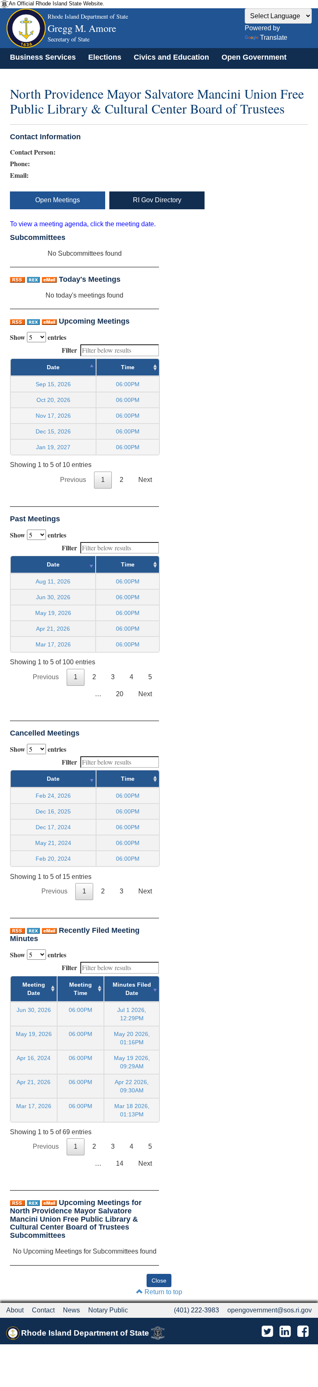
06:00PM (80, 1010)
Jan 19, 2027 (53, 447)
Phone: (20, 163)
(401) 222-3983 (196, 1310)
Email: (19, 175)
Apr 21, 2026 (53, 628)
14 (119, 1163)
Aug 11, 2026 (53, 581)
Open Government (254, 57)
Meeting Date (33, 988)
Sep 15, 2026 (53, 384)
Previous (73, 479)
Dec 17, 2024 (53, 827)
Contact (43, 1310)
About (15, 1310)
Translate (273, 37)
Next (145, 479)
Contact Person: (32, 152)
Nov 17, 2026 (53, 415)
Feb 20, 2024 (53, 858)
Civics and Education (171, 57)
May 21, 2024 (53, 843)
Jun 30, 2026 (53, 597)
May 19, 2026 (53, 613)
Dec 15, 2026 (53, 431)
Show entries (38, 337)
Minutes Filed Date (132, 988)
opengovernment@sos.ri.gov (269, 1310)
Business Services (43, 57)
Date (53, 367)
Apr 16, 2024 (34, 1058)
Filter (69, 350)
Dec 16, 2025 (53, 811)
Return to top (162, 1291)
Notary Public (108, 1310)
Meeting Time (80, 988)
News (71, 1310)
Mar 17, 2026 (53, 644)
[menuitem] (43, 57)
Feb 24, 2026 (53, 795)
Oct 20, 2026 (53, 400)
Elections (104, 57)
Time (128, 367)
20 (119, 693)
